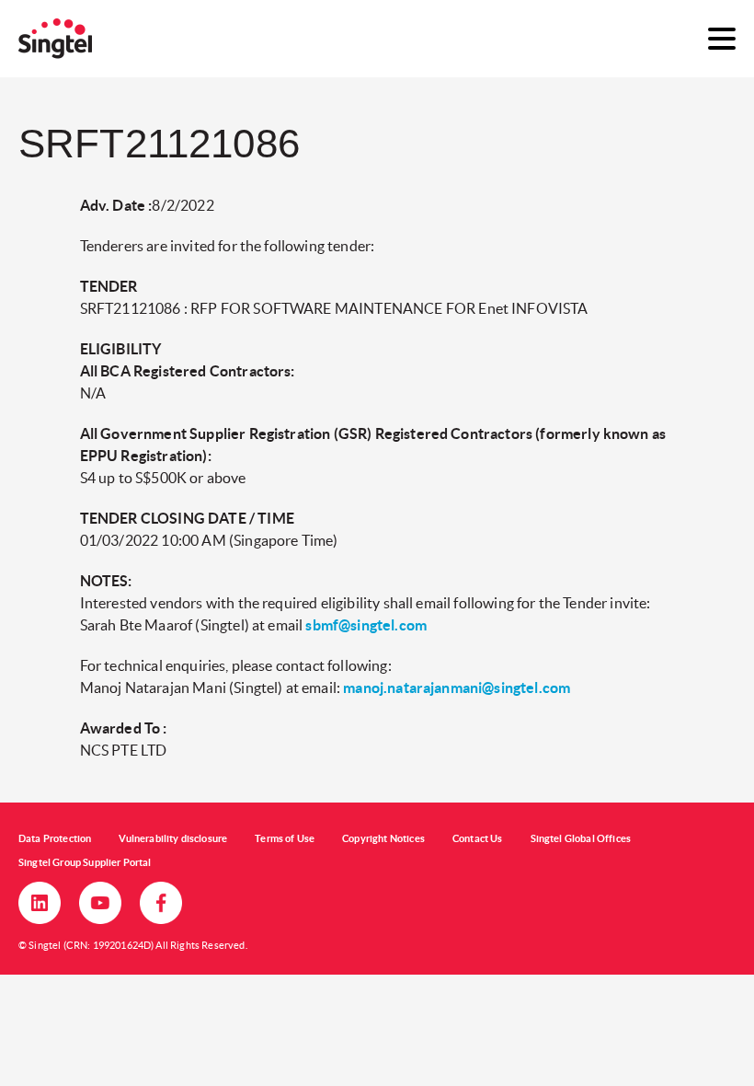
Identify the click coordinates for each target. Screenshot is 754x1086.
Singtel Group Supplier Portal (85, 862)
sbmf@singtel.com (366, 625)
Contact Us (477, 838)
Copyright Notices (383, 838)
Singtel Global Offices (581, 838)
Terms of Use (284, 838)
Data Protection (54, 838)
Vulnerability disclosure (173, 838)
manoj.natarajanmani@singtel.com (456, 687)
